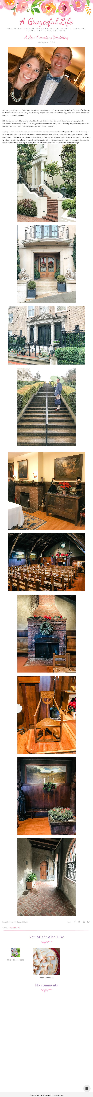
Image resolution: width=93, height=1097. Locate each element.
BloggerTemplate (58, 1095)
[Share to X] (79, 922)
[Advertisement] (46, 1075)
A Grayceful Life (46, 21)
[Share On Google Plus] (88, 922)
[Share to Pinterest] (84, 922)
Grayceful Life (14, 928)
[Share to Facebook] (75, 922)
